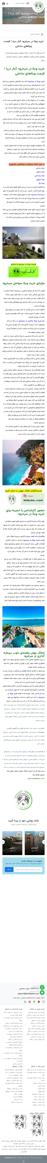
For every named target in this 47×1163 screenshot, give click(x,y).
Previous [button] (3, 842)
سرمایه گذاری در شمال (38, 1023)
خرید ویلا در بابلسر (39, 1099)
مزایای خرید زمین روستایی (36, 1012)
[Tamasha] (39, 1001)
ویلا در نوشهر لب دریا (15, 1075)
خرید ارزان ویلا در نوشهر (14, 1089)
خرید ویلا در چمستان (38, 1094)
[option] (35, 842)
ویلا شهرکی (41, 1091)
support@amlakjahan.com (28, 993)
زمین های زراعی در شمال (37, 1039)
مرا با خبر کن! (18, 1099)
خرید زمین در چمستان (38, 1037)
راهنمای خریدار (17, 1097)
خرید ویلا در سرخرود (38, 1102)
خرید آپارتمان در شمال (15, 1039)
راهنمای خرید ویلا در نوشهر (14, 1091)
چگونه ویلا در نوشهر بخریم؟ (13, 1070)
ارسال (9, 869)
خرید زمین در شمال (39, 1026)
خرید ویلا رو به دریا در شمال (36, 1070)
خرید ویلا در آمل (39, 1097)
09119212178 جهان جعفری (29, 988)
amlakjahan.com (10, 1158)
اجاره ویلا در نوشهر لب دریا (14, 1072)
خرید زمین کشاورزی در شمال (36, 1034)
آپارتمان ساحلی (17, 1064)
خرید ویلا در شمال (39, 1083)
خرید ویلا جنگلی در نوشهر (14, 1080)
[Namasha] (30, 1001)
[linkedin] (25, 1001)
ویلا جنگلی (41, 1089)
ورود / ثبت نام (3, 3)
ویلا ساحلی (40, 168)
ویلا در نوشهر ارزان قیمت (14, 1078)
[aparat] (34, 1001)
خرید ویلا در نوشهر (39, 1105)
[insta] (43, 1001)
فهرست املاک (18, 1094)
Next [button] (44, 842)
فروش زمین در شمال (38, 1021)
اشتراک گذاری (35, 34)
